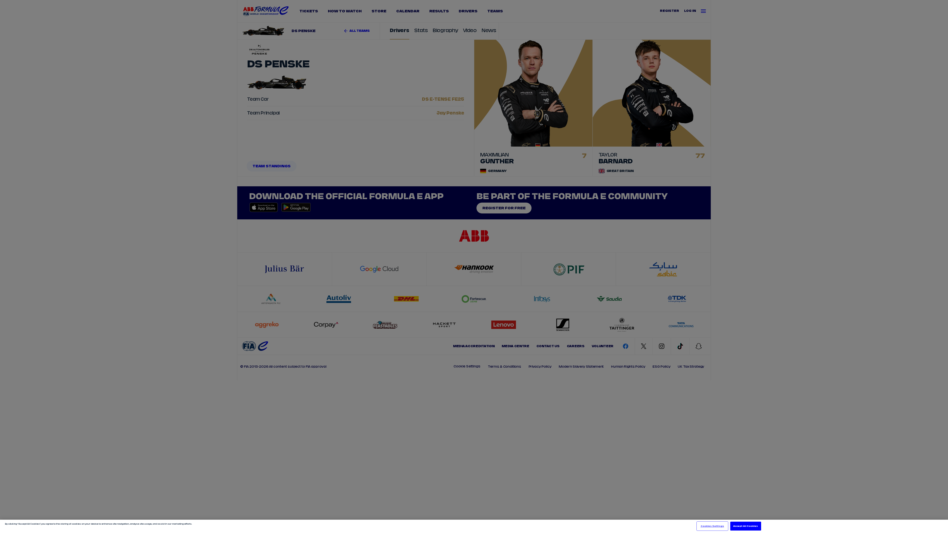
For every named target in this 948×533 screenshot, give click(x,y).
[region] (474, 526)
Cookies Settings (712, 526)
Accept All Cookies (745, 526)
